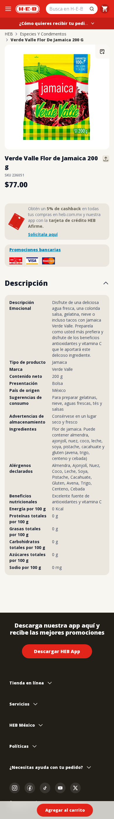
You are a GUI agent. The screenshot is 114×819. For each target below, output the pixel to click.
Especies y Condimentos (43, 34)
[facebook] (30, 788)
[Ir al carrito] (104, 8)
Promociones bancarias (35, 249)
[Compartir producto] (105, 158)
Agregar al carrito (65, 810)
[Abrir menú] (8, 8)
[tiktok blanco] (45, 788)
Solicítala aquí (43, 234)
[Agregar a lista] (102, 52)
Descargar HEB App (57, 651)
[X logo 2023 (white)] (75, 788)
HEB (9, 34)
